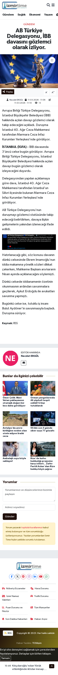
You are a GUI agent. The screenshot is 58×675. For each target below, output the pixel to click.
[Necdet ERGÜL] (10, 358)
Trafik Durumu (41, 596)
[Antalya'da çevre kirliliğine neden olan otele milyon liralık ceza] (15, 418)
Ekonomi (34, 14)
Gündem (8, 14)
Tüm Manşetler (42, 607)
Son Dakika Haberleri (16, 619)
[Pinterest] (23, 576)
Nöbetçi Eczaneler (15, 588)
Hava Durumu (42, 588)
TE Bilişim (37, 643)
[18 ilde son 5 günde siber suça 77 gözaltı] (42, 418)
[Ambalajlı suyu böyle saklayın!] (15, 449)
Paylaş (9, 92)
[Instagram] (29, 576)
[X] (17, 576)
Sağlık (21, 14)
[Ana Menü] (53, 5)
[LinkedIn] (35, 576)
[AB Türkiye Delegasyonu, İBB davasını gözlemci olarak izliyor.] (29, 71)
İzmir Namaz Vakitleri (10, 598)
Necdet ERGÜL (16, 100)
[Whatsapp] (46, 576)
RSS (9, 633)
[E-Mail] (23, 363)
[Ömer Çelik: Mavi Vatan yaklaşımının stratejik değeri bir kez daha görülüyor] (15, 388)
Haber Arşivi (40, 619)
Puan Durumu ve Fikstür (12, 609)
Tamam (5, 658)
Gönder (10, 516)
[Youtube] (40, 576)
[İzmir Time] (14, 5)
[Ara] (48, 5)
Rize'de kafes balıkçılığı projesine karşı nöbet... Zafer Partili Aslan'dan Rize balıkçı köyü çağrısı (42, 463)
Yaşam (48, 14)
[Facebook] (11, 576)
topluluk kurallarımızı (32, 527)
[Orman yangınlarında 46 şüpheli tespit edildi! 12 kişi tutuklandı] (42, 388)
